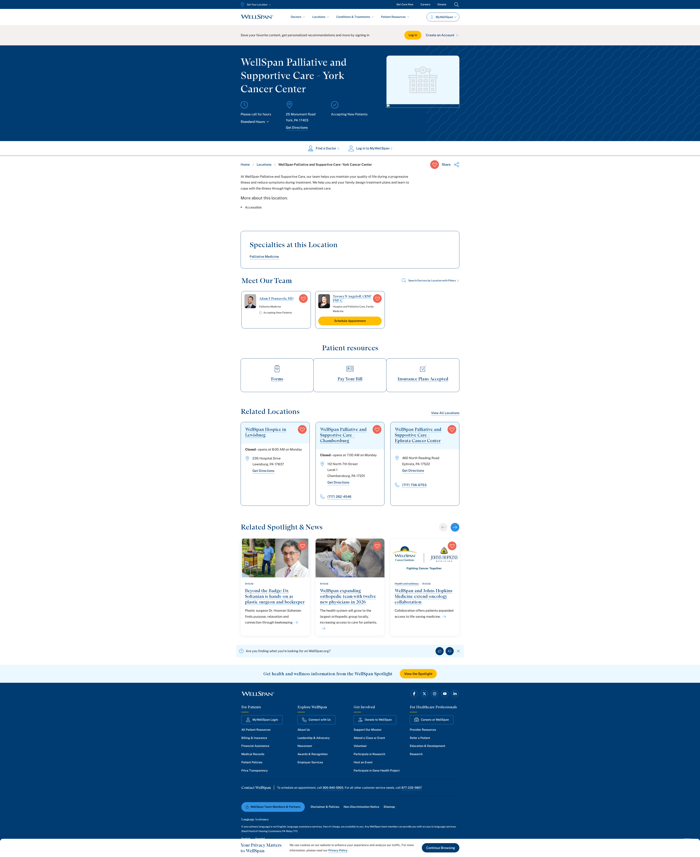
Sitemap (389, 807)
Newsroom (305, 746)
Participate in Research (369, 754)
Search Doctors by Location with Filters (432, 280)
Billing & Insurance (254, 738)
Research (416, 754)
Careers (425, 4)
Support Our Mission (367, 729)
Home (245, 164)
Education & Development (427, 746)
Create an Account (440, 35)
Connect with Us (320, 719)
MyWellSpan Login (265, 719)
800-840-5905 (333, 787)
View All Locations (445, 413)
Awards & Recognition (313, 754)
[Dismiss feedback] (458, 651)
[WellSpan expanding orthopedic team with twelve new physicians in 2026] (322, 628)
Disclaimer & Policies (325, 807)
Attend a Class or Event (369, 738)
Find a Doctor (326, 148)
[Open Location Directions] (422, 116)
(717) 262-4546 (339, 496)
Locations (318, 17)
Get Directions (297, 127)
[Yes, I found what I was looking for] (439, 651)
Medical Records (252, 754)
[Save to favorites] (434, 164)
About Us (304, 729)
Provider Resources (423, 729)
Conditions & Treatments (353, 17)
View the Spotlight (418, 674)
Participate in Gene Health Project (377, 770)
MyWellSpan (444, 17)
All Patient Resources (256, 729)
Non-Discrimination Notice (361, 807)
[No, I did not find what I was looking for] (450, 651)
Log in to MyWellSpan (372, 148)
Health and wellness (407, 583)
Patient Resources (393, 17)
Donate (442, 4)
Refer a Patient (420, 738)
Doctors (296, 17)
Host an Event (363, 762)
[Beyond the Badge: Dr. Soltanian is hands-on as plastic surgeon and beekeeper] (295, 622)
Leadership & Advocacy (314, 738)
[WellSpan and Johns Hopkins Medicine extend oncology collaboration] (443, 617)
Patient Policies (251, 762)
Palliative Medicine (264, 256)
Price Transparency (254, 770)
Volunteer (360, 746)
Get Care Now (404, 4)
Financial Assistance (255, 746)
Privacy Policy (337, 850)
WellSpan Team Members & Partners (275, 807)
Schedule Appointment (350, 321)
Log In (413, 35)
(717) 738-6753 (414, 485)
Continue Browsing (440, 848)
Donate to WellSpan (378, 719)
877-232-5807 (411, 787)
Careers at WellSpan (435, 719)
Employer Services (310, 762)
